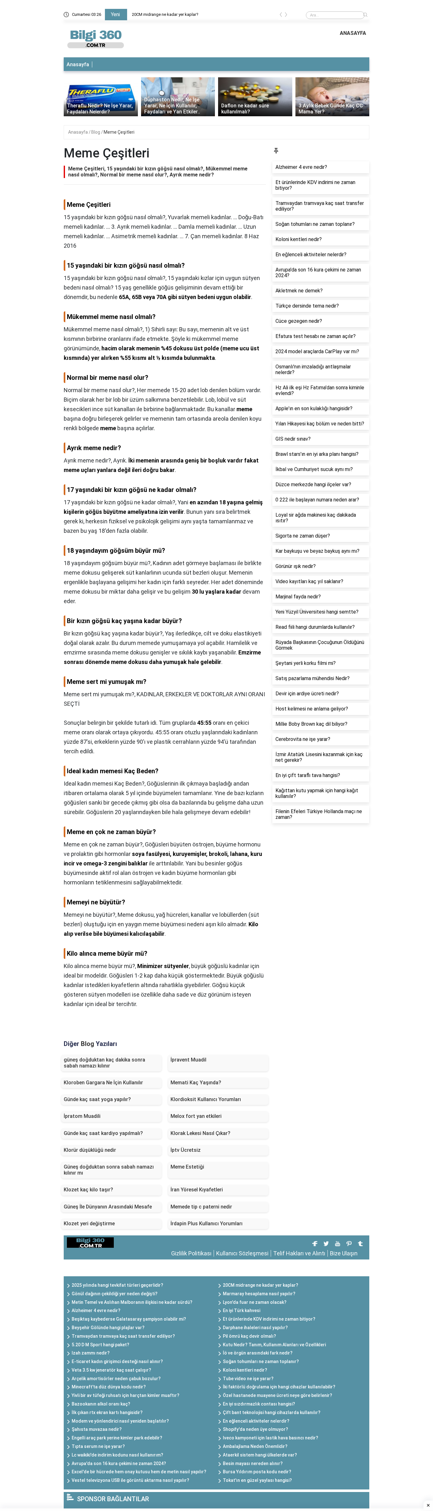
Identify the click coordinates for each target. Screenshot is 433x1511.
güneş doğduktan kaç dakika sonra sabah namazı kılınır (104, 1063)
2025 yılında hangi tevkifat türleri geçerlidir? (117, 1285)
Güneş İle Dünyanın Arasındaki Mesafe (108, 1207)
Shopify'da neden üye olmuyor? (255, 1429)
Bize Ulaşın (344, 1253)
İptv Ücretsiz (186, 1150)
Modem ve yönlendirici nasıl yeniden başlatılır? (120, 1421)
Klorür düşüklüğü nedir (90, 1150)
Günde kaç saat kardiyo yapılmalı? (103, 1133)
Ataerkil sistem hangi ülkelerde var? (260, 1454)
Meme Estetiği (187, 1167)
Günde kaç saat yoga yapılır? (97, 1099)
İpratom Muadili (82, 1116)
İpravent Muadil (188, 1060)
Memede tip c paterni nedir (201, 1207)
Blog (96, 132)
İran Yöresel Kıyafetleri (197, 1190)
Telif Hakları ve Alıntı (299, 1253)
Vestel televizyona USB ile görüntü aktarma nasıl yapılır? (130, 1480)
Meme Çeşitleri (119, 132)
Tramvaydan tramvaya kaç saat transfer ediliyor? (123, 1336)
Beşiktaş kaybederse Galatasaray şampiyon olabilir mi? (129, 1319)
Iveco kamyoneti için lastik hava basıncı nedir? (270, 1437)
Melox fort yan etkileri (196, 1116)
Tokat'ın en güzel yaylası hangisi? (257, 1480)
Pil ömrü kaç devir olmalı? (249, 1336)
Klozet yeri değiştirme (89, 1224)
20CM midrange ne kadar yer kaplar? (165, 14)
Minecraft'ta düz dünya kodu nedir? (109, 1386)
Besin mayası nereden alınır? (253, 1463)
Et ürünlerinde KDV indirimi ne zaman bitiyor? (269, 1319)
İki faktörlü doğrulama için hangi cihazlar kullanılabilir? (279, 1386)
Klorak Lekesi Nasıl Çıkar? (200, 1133)
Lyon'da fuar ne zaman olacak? (255, 1302)
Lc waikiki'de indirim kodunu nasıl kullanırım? (117, 1454)
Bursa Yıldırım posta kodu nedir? (257, 1471)
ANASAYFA (353, 33)
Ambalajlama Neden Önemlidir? (255, 1446)
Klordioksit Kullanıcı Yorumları (206, 1099)
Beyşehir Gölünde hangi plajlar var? (108, 1327)
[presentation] (280, 15)
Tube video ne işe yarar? (248, 1378)
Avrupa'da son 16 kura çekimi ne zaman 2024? (119, 1463)
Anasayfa (78, 64)
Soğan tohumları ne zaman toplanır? (261, 1361)
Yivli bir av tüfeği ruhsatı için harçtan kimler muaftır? (125, 1395)
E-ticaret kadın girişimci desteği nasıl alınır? (117, 1361)
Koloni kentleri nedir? (245, 1370)
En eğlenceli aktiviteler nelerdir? (256, 1421)
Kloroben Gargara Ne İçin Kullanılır (103, 1083)
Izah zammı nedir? (91, 1352)
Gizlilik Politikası (191, 1253)
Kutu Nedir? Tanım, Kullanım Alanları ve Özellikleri (274, 1344)
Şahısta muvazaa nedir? (97, 1429)
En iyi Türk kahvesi (241, 1310)
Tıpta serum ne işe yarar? (98, 1446)
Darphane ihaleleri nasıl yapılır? (255, 1327)
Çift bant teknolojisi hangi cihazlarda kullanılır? (271, 1412)
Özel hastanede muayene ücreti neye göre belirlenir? (277, 1395)
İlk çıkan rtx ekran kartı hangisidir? (107, 1412)
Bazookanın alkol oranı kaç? (101, 1403)
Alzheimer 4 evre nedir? (96, 1310)
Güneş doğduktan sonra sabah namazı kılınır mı (109, 1170)
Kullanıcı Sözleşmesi (242, 1253)
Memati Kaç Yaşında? (196, 1083)
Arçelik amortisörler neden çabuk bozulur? (116, 1378)
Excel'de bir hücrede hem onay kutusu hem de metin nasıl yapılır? (139, 1471)
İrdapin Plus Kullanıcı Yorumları (206, 1224)
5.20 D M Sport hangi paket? (100, 1344)
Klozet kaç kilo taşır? (88, 1190)
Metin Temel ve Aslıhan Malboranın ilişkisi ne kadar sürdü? (132, 1302)
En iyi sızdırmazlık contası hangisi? (259, 1403)
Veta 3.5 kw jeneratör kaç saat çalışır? (111, 1370)
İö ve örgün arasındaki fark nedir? (258, 1352)
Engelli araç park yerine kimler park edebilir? (117, 1437)
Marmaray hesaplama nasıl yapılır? (259, 1293)
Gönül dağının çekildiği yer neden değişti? (115, 1293)
